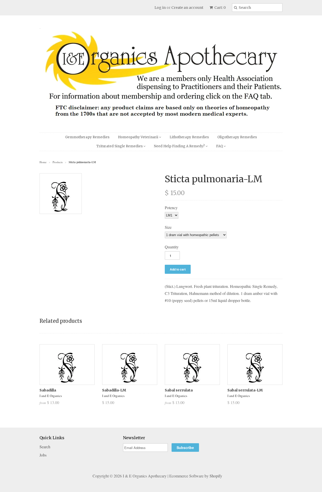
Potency (171, 207)
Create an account (187, 7)
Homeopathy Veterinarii (138, 137)
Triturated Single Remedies (119, 146)
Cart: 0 (220, 7)
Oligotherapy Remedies (237, 137)
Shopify (216, 475)
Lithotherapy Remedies (189, 137)
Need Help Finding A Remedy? (180, 146)
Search (44, 446)
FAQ (220, 146)
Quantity (172, 246)
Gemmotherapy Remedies (87, 137)
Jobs (43, 455)
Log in (160, 7)
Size (168, 227)
